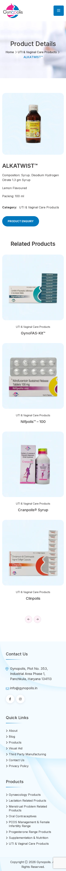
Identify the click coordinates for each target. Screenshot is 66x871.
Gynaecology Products (25, 795)
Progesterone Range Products (30, 832)
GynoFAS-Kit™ (33, 333)
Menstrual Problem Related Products (28, 808)
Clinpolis (33, 598)
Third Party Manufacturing (27, 754)
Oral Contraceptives (22, 816)
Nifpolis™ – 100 (33, 421)
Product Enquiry (21, 221)
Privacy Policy (19, 766)
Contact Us (16, 760)
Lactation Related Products (27, 800)
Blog (12, 736)
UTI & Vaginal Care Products (37, 52)
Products (15, 742)
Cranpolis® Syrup (33, 510)
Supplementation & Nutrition (28, 838)
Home (10, 52)
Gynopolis (44, 862)
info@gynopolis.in (23, 688)
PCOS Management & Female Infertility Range (29, 824)
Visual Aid (15, 748)
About (13, 730)
